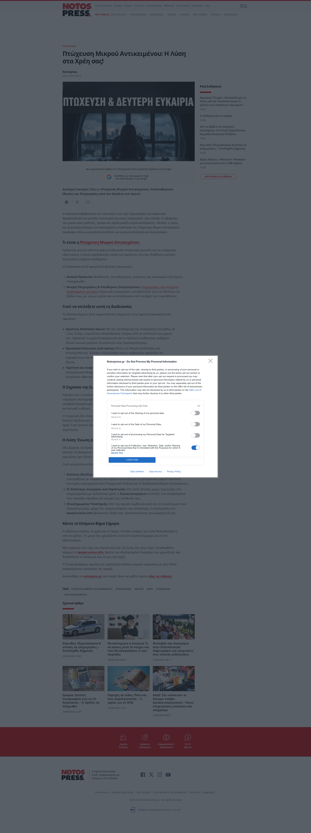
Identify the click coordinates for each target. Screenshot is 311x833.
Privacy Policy (174, 471)
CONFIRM (132, 460)
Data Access (155, 471)
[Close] (211, 362)
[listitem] (155, 406)
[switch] (195, 413)
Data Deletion (137, 471)
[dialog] (155, 417)
